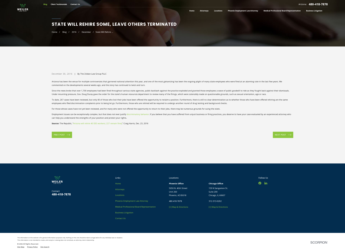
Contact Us (75, 4)
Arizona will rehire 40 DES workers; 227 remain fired (97, 123)
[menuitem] (20, 246)
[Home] (22, 8)
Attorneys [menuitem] (204, 11)
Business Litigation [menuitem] (314, 11)
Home (118, 183)
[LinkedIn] (265, 183)
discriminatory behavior (138, 114)
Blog (45, 4)
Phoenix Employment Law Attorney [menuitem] (243, 11)
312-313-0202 (215, 201)
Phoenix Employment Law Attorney (131, 201)
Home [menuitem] (191, 11)
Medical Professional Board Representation (135, 206)
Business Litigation (124, 212)
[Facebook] (259, 183)
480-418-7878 (318, 4)
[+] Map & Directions (178, 207)
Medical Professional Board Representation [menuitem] (282, 11)
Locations (119, 195)
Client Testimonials (59, 4)
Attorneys (119, 189)
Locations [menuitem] (218, 11)
